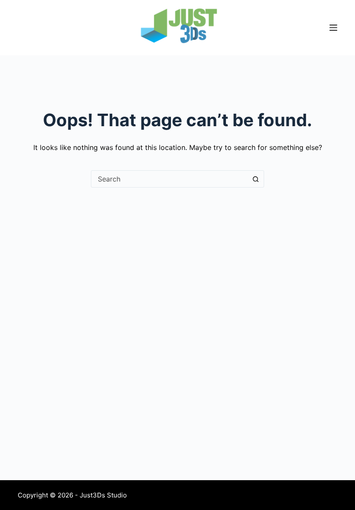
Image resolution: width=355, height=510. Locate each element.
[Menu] (333, 28)
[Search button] (255, 179)
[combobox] (169, 179)
